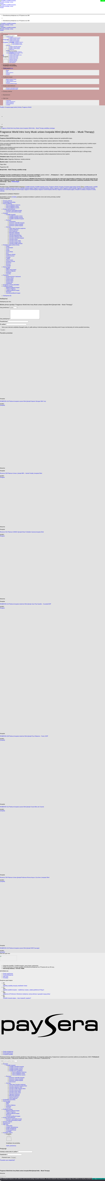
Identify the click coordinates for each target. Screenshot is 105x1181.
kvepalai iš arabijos (80, 189)
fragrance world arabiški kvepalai (86, 188)
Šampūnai (9, 283)
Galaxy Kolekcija (12, 61)
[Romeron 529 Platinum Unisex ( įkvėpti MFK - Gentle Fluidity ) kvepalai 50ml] (30, 466)
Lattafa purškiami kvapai (11, 81)
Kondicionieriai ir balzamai (13, 276)
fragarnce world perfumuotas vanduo (44, 188)
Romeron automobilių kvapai (12, 88)
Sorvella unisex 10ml (13, 58)
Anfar (7, 249)
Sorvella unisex (13, 239)
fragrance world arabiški (69, 188)
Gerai (94, 1178)
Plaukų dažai (9, 280)
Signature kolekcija (13, 59)
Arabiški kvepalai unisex (14, 40)
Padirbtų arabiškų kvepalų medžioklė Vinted (15, 985)
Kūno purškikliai (7, 203)
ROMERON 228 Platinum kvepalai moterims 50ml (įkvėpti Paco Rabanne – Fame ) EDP (24, 736)
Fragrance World (26, 107)
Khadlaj (8, 257)
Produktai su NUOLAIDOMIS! (11, 284)
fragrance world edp (5, 189)
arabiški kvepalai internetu (12, 188)
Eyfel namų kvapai (11, 269)
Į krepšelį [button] (2, 405)
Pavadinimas (4, 321)
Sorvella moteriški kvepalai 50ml (16, 52)
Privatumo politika (8, 1054)
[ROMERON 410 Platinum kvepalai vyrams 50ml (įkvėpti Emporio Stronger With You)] (30, 396)
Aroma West (9, 251)
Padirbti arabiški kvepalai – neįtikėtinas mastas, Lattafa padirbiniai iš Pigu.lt (23, 990)
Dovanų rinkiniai (7, 91)
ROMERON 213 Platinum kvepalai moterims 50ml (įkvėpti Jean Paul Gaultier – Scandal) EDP (25, 604)
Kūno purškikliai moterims (17, 42)
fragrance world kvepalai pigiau (66, 189)
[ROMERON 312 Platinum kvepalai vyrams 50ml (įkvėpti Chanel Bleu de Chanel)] (30, 801)
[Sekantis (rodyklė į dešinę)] (2, 1177)
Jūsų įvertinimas (5, 307)
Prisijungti (13, 1157)
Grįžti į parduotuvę (11, 1145)
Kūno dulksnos (12, 62)
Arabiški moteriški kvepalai (14, 37)
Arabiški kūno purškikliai (14, 41)
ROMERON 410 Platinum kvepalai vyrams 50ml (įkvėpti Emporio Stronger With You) (23, 401)
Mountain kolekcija (13, 60)
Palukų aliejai (10, 278)
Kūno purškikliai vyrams (17, 44)
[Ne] (0, 1180)
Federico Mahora (9, 72)
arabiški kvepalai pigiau (26, 188)
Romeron (8, 73)
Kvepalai (5, 34)
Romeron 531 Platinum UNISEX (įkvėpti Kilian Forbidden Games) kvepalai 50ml (22, 532)
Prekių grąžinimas (10, 103)
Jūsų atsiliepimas (5, 318)
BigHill (7, 70)
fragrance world (58, 188)
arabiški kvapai (88, 186)
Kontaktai (8, 104)
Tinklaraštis (8, 100)
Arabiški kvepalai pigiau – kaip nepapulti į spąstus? (17, 998)
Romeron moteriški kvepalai (15, 46)
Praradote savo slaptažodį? (7, 1160)
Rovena (8, 264)
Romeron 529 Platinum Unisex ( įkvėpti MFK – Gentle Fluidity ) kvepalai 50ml (21, 473)
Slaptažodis (3, 1154)
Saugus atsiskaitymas (10, 101)
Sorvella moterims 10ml (14, 54)
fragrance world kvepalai (31, 189)
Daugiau (2, 477)
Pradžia (2, 107)
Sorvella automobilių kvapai (12, 89)
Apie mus (5, 98)
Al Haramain (9, 247)
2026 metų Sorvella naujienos (15, 51)
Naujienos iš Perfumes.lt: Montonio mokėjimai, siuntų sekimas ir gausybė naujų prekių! (26, 994)
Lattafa (8, 258)
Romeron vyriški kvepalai (14, 48)
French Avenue (10, 256)
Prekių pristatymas (10, 102)
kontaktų (14, 197)
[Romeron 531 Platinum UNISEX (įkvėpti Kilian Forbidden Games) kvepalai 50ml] (23, 525)
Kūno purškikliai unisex (17, 43)
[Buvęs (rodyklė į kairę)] (0, 1177)
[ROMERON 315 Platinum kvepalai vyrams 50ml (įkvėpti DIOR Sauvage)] (30, 943)
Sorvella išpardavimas (15, 235)
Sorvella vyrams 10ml (13, 56)
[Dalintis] (3, 1176)
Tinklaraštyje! (15, 181)
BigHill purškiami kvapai (11, 79)
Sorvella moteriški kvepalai (16, 238)
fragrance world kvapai (17, 189)
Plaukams (6, 275)
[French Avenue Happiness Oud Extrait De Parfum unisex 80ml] (7, 116)
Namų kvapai (6, 68)
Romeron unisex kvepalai (14, 47)
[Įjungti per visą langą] (2, 1176)
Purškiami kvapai (7, 77)
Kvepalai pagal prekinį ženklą (13, 107)
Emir (7, 253)
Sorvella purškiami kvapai (11, 83)
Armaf (7, 250)
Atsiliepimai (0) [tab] (7, 295)
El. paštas (3, 324)
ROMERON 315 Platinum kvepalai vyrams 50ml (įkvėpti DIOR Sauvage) (19, 948)
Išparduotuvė (6, 95)
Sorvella (8, 50)
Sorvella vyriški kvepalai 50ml (15, 55)
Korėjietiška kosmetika (9, 64)
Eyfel (7, 71)
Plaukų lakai (9, 282)
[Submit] (3, 37)
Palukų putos (9, 279)
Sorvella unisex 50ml (13, 57)
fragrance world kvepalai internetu (47, 189)
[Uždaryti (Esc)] (5, 1176)
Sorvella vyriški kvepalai (15, 243)
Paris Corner (9, 260)
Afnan (7, 246)
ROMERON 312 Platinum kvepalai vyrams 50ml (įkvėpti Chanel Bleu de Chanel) (22, 806)
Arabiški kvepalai (9, 36)
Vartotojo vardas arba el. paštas (9, 1151)
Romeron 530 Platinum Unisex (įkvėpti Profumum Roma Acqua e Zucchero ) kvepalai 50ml (24, 877)
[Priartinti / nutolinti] (0, 1176)
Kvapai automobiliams (9, 85)
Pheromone (11, 49)
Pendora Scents (10, 261)
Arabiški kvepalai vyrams (14, 39)
